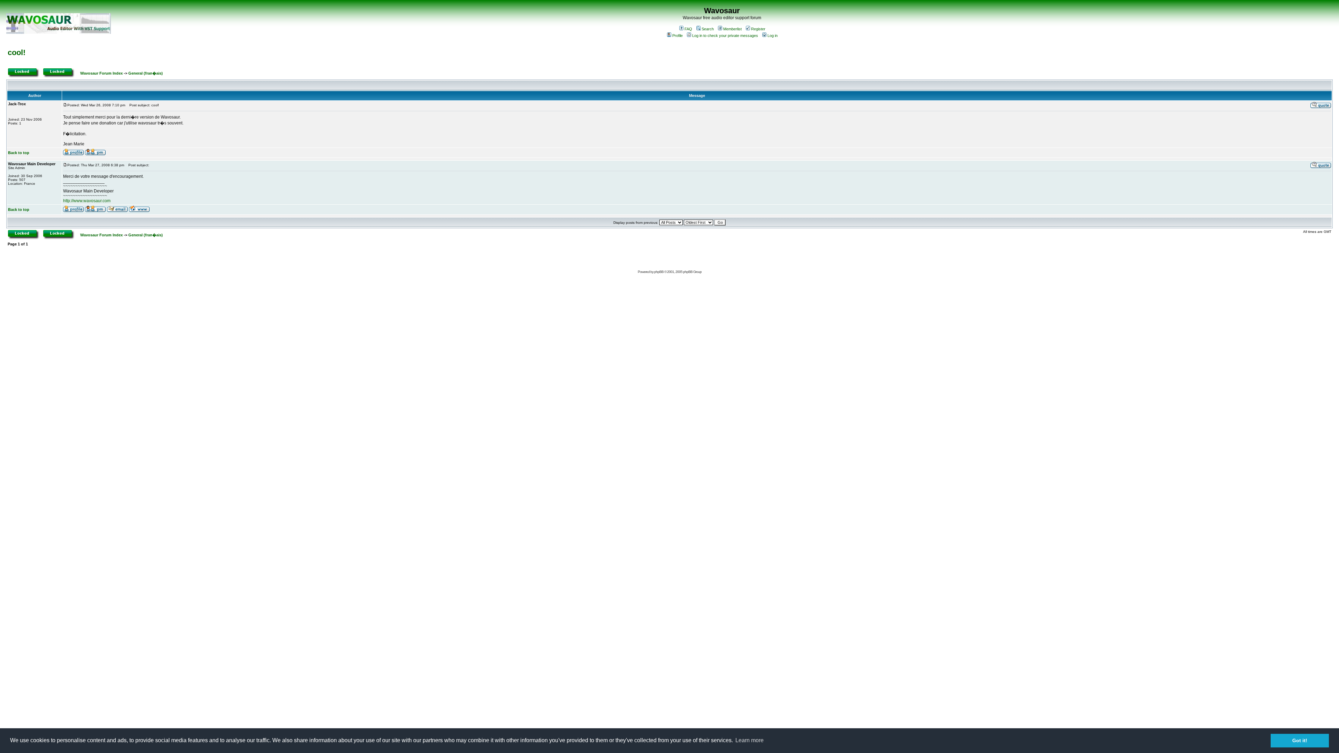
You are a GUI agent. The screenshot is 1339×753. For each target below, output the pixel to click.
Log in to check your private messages (725, 35)
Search (708, 29)
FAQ (688, 29)
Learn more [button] (749, 740)
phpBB (659, 272)
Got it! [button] (1299, 740)
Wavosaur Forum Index (101, 73)
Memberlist (732, 29)
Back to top (18, 153)
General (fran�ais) (145, 73)
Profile (677, 35)
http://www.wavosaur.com (87, 200)
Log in (772, 35)
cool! (16, 52)
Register (758, 29)
